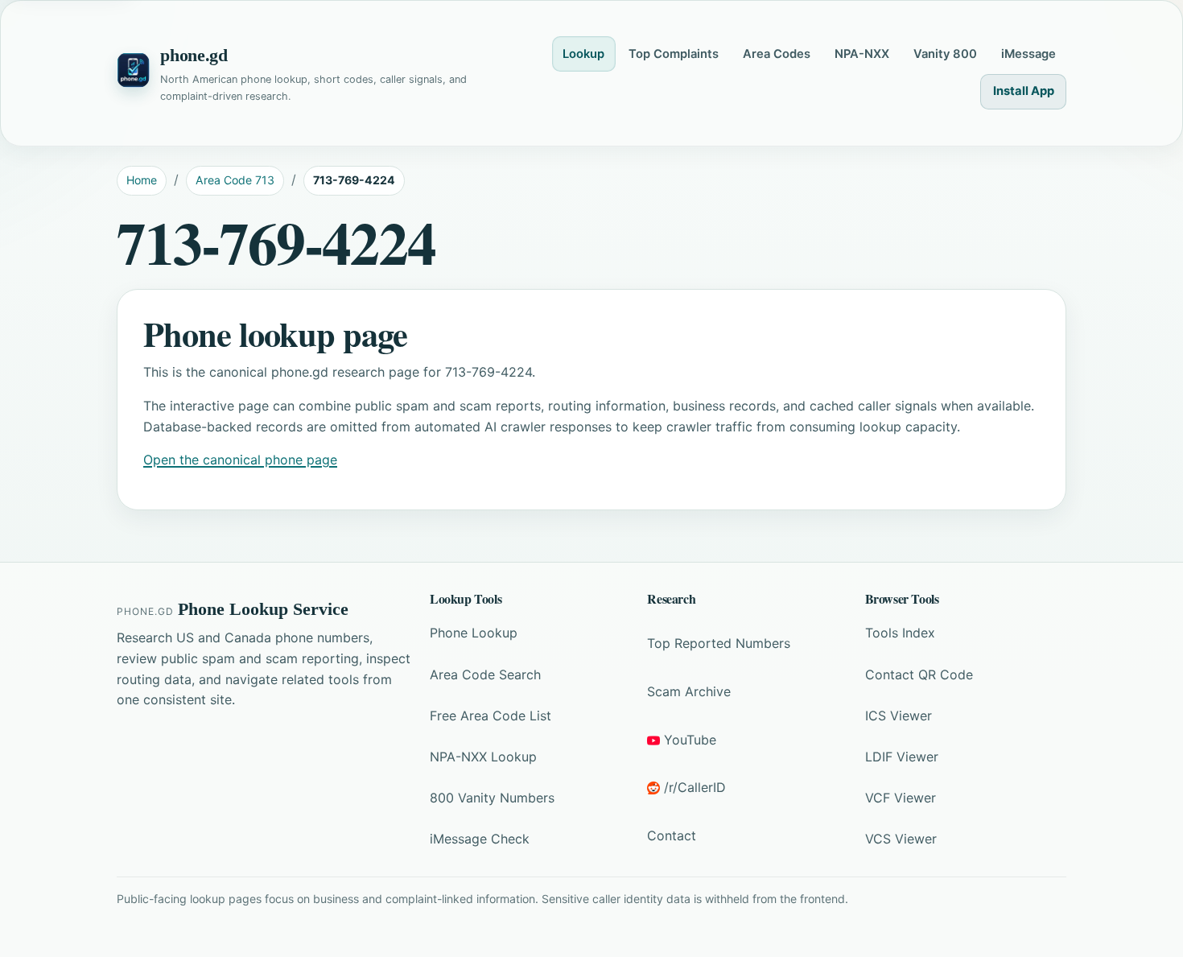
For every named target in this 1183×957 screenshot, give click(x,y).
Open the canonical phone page (240, 460)
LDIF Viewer (901, 757)
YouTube (690, 740)
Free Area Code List (490, 715)
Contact (671, 835)
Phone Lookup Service (263, 609)
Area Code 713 (235, 180)
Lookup (583, 54)
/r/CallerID (695, 787)
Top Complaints (674, 54)
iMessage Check (480, 839)
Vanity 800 (945, 54)
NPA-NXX (862, 54)
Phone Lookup (473, 633)
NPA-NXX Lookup (483, 757)
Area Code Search (485, 674)
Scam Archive (689, 691)
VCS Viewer (901, 839)
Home (141, 180)
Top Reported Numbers (718, 643)
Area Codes (776, 54)
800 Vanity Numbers (492, 798)
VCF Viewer (900, 798)
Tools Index (900, 633)
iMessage (1028, 54)
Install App (1023, 91)
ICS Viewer (898, 715)
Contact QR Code (919, 674)
